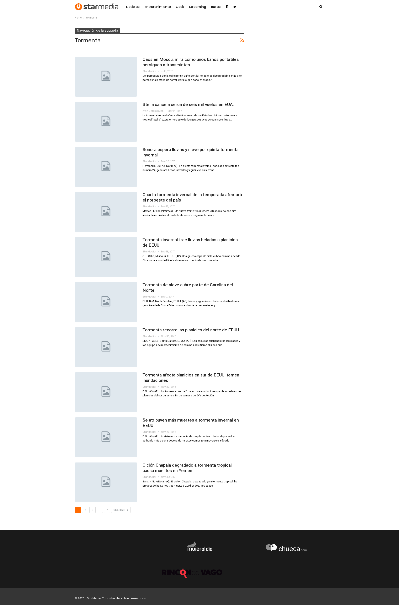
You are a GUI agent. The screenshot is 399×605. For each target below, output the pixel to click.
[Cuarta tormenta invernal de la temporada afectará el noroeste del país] (106, 212)
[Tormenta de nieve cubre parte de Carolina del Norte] (106, 302)
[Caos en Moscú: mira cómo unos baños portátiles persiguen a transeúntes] (106, 77)
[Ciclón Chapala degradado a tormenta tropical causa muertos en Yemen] (106, 482)
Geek (180, 7)
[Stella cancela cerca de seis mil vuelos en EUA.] (106, 122)
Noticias (133, 7)
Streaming (197, 7)
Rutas (216, 7)
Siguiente (119, 510)
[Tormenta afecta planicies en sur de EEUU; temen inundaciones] (106, 392)
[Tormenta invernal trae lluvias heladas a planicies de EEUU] (106, 257)
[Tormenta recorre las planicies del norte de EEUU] (106, 347)
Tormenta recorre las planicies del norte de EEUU (191, 329)
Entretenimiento (158, 7)
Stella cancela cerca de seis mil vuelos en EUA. (188, 104)
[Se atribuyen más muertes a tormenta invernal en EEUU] (106, 437)
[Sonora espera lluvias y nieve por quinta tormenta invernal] (106, 167)
